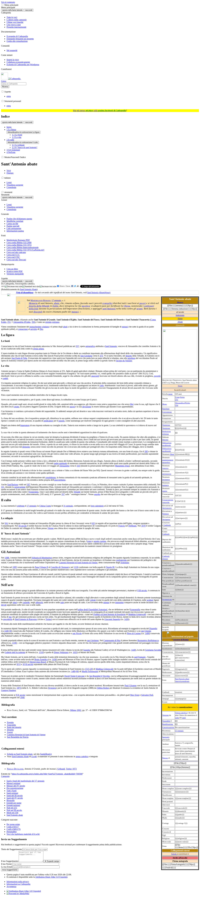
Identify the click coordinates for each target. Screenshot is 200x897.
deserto (129, 356)
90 (77, 671)
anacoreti (95, 376)
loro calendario (97, 506)
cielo (102, 385)
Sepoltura (165, 409)
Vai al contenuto (8, 2)
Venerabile (166, 721)
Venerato (165, 715)
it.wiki (34, 756)
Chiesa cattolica (181, 713)
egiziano (55, 322)
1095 (15, 567)
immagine (119, 602)
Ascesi (10, 732)
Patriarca (165, 514)
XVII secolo (28, 664)
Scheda (174, 854)
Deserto (10, 730)
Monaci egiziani (13, 783)
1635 (75, 652)
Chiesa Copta (45, 506)
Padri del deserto (14, 727)
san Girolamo (93, 640)
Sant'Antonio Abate (28, 289)
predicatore (48, 421)
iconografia (135, 609)
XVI (19, 664)
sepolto (97, 494)
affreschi (39, 602)
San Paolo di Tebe (19, 358)
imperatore (25, 425)
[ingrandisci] (48, 286)
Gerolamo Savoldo (153, 650)
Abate (180, 322)
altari (15, 602)
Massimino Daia (122, 466)
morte (170, 394)
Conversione (167, 412)
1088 (7, 558)
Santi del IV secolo (15, 798)
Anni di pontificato (182, 681)
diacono (165, 440)
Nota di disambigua (24, 292)
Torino (48, 619)
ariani (140, 308)
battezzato (180, 315)
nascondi (28, 10)
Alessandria (64, 466)
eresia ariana (38, 349)
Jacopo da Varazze (124, 360)
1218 (76, 567)
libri (131, 404)
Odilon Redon (103, 688)
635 (93, 523)
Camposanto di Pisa (111, 640)
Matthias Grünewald (137, 614)
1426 (126, 619)
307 (28, 484)
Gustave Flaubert (8, 690)
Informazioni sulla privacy (18, 881)
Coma (177, 397)
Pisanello (153, 628)
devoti (3, 605)
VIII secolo (142, 590)
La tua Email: (7, 867)
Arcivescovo (167, 508)
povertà (157, 376)
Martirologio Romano (40, 300)
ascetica (86, 306)
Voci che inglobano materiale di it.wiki (23, 834)
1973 (74, 769)
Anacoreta (11, 725)
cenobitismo (50, 477)
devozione (86, 406)
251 (176, 400)
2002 (79, 710)
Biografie (11, 800)
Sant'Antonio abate (182, 679)
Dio (41, 329)
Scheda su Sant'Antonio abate (20, 754)
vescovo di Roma (181, 639)
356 (176, 405)
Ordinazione (166, 443)
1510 (41, 652)
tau (10, 617)
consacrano (23, 329)
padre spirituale (60, 463)
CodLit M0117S (14, 829)
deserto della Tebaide (39, 306)
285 (146, 451)
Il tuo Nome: (6, 864)
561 (6, 523)
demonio (26, 447)
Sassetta (86, 650)
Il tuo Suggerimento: (10, 861)
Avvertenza (11, 886)
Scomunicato (167, 599)
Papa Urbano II (41, 567)
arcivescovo (166, 474)
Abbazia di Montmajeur (42, 558)
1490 (147, 633)
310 (78, 466)
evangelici (107, 303)
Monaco (180, 302)
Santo (180, 318)
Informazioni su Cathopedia (18, 884)
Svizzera (52, 688)
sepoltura (131, 358)
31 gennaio (68, 506)
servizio (33, 329)
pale (62, 602)
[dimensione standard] (31, 286)
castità (5, 378)
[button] (2, 5)
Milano (73, 710)
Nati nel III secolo (14, 810)
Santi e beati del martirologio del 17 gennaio (25, 781)
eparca (164, 491)
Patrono (165, 758)
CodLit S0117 (13, 827)
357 (77, 346)
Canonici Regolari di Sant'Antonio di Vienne (78, 562)
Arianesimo (34, 492)
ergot (89, 541)
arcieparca (166, 479)
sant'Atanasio (109, 308)
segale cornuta (100, 541)
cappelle (26, 602)
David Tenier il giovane (74, 676)
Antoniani (124, 562)
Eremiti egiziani (13, 805)
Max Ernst (134, 695)
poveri (142, 303)
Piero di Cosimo (134, 633)
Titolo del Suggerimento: (11, 849)
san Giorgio (146, 631)
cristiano (45, 327)
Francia (121, 526)
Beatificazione (167, 724)
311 (2, 487)
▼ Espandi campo (51, 861)
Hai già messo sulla (99, 110)
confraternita (121, 560)
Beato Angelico (41, 659)
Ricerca (5, 87)
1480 (73, 671)
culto (177, 718)
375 (101, 356)
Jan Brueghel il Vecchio (99, 676)
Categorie (5, 776)
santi (184, 718)
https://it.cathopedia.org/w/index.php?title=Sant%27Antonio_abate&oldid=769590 (47, 774)
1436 (54, 659)
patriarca (165, 485)
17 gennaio (179, 731)
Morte (164, 404)
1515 (87, 669)
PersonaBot (11, 832)
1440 (6, 631)
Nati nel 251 (12, 808)
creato (16, 406)
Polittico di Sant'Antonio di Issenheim (109, 614)
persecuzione (19, 487)
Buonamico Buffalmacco (148, 640)
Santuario (165, 737)
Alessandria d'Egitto (182, 403)
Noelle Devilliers (15, 769)
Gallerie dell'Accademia (15, 652)
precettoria (7, 619)
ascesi (72, 406)
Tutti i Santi (11, 791)
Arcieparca (166, 519)
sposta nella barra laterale (12, 10)
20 (91, 669)
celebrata (20, 506)
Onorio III (110, 567)
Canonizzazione (168, 727)
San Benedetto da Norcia (17, 737)
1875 (19, 688)
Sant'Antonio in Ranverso (26, 619)
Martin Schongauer (90, 671)
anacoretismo (59, 480)
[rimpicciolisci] (13, 286)
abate (56, 303)
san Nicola (77, 633)
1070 (143, 526)
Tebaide (77, 492)
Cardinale (167, 525)
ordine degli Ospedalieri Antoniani (92, 609)
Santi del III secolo (15, 795)
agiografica (90, 346)
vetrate (93, 600)
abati (65, 327)
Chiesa (127, 306)
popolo (61, 421)
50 (10, 631)
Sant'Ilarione (12, 484)
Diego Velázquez (61, 652)
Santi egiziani (12, 793)
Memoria (33, 303)
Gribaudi (61, 769)
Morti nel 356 (12, 813)
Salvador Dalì (147, 695)
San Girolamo (86, 356)
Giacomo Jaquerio (112, 619)
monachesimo (35, 327)
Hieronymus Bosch (38, 662)
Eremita (10, 722)
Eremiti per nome (14, 803)
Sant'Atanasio (111, 346)
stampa (106, 602)
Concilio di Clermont (60, 567)
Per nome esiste (13, 824)
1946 (22, 697)
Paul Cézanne (130, 685)
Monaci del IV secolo (16, 786)
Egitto (182, 397)
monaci (75, 311)
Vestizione (166, 425)
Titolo (180, 386)
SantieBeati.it (46, 754)
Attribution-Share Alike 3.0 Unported (51, 877)
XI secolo (22, 526)
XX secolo (20, 695)
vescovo (165, 468)
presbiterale (166, 445)
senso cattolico (82, 756)
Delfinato (132, 526)
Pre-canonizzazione (15, 788)
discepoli (37, 311)
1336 (14, 643)
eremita (48, 322)
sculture (150, 600)
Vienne (50, 528)
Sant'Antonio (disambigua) (98, 292)
